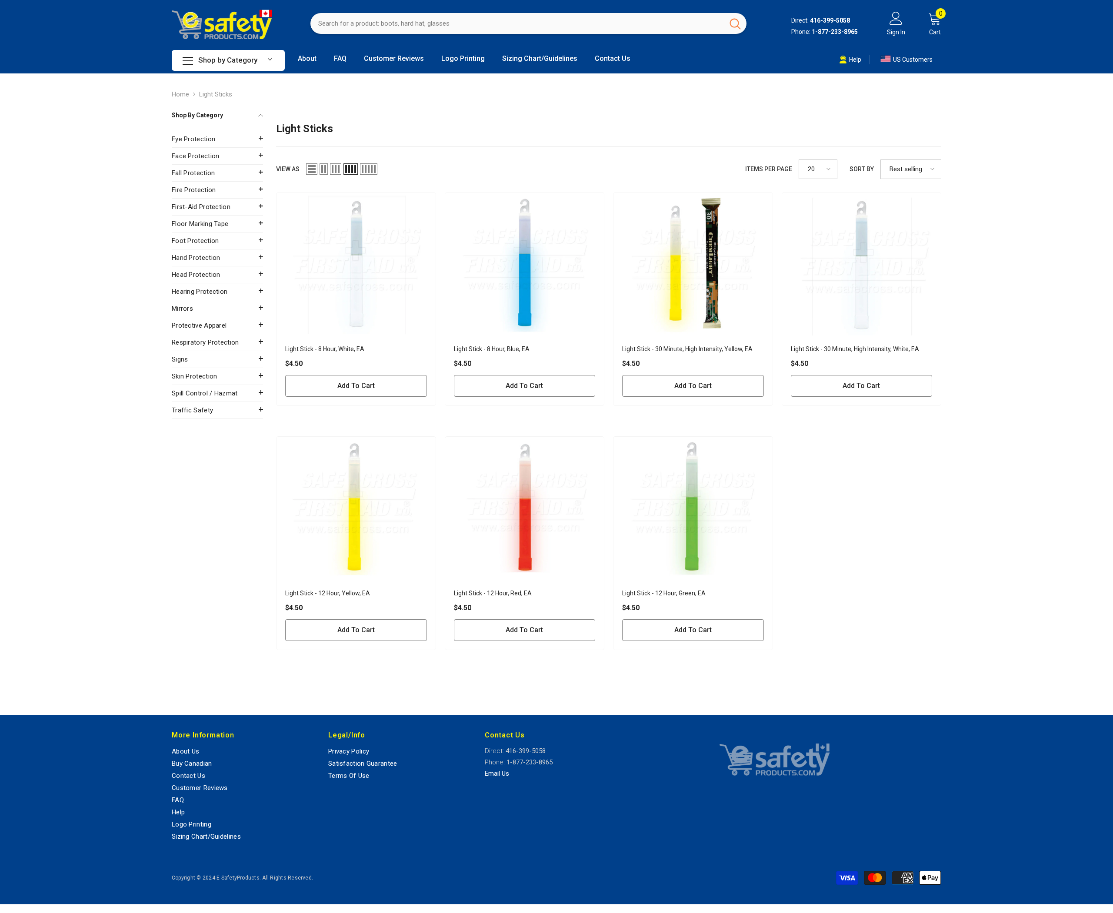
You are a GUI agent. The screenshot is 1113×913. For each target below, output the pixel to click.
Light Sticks (215, 94)
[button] (217, 138)
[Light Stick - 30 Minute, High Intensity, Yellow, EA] (693, 264)
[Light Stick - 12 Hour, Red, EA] (524, 508)
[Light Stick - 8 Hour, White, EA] (356, 264)
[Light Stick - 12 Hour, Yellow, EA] (356, 508)
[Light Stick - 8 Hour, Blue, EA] (524, 264)
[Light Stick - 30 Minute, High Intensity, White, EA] (861, 264)
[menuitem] (217, 139)
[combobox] (517, 23)
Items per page (768, 169)
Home (180, 94)
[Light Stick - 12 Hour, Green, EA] (693, 508)
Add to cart (356, 386)
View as (288, 169)
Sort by (862, 169)
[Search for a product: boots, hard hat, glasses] (528, 23)
